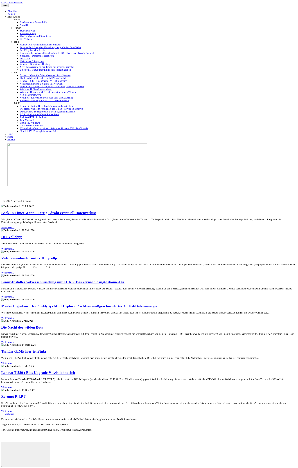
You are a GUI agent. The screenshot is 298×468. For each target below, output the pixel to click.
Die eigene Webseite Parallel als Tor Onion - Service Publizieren (51, 108)
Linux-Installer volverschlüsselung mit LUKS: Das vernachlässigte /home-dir (57, 53)
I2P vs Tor (25, 58)
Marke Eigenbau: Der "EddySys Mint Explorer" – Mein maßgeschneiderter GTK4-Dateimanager (79, 306)
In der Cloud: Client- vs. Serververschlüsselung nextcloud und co (52, 86)
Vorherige (9, 414)
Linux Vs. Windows (30, 122)
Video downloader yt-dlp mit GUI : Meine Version (44, 100)
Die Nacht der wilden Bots (22, 327)
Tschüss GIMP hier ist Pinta (33, 117)
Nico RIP (24, 25)
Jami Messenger (28, 120)
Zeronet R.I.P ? (13, 396)
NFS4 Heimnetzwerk (30, 95)
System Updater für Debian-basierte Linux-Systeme (45, 75)
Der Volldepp (26, 39)
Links (10, 134)
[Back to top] (25, 454)
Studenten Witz (27, 30)
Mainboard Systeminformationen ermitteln (40, 44)
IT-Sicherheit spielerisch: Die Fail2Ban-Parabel (43, 78)
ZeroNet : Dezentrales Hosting (35, 64)
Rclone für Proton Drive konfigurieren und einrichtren (46, 106)
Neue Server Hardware (31, 125)
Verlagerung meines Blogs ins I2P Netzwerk (41, 83)
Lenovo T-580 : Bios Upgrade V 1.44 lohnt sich (43, 81)
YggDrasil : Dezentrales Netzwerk (37, 55)
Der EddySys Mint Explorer (33, 50)
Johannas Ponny (28, 33)
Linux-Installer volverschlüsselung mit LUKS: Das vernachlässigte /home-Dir (62, 282)
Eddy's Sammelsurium (12, 2)
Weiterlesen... (7, 227)
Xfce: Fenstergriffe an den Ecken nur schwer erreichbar (47, 67)
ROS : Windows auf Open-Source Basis (39, 114)
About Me (12, 11)
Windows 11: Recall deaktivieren (36, 89)
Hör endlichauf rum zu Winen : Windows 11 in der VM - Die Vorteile (54, 128)
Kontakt (11, 14)
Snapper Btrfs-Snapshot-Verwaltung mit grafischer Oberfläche (50, 47)
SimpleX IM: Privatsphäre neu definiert (39, 131)
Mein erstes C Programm (32, 61)
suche (10, 136)
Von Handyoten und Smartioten (35, 36)
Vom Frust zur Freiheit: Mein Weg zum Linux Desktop (47, 97)
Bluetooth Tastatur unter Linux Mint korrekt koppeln (45, 69)
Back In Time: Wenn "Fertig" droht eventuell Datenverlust (48, 213)
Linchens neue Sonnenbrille (33, 22)
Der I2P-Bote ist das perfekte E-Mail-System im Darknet (47, 111)
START (11, 139)
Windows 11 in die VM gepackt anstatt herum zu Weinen (48, 92)
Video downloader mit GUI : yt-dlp (29, 258)
